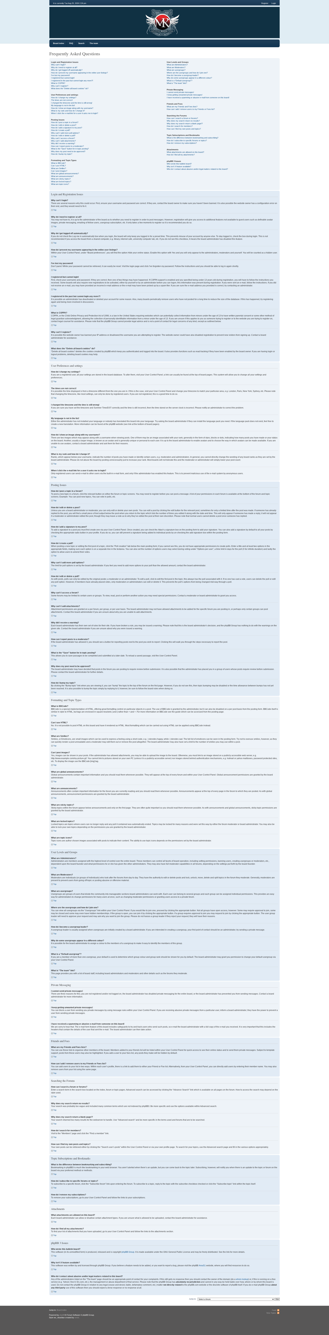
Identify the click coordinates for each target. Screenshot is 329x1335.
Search (81, 43)
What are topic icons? (60, 184)
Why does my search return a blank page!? (185, 124)
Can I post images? (59, 171)
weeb (77, 1318)
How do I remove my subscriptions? (182, 143)
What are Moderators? (176, 67)
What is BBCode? (58, 163)
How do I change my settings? (63, 98)
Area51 (202, 1265)
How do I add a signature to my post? (66, 128)
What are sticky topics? (61, 179)
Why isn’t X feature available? (179, 166)
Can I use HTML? (58, 166)
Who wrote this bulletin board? (179, 164)
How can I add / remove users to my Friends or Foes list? (191, 109)
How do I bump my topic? (61, 154)
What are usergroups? (176, 70)
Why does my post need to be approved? (68, 151)
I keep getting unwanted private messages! (184, 95)
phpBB (62, 1315)
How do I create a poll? (60, 130)
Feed (274, 1310)
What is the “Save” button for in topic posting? (70, 149)
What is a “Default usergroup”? (179, 81)
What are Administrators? (177, 65)
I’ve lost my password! (60, 75)
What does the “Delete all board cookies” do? (69, 88)
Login (273, 3)
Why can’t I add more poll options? (65, 133)
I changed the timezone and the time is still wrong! (71, 103)
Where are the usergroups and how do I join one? (187, 73)
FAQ (71, 43)
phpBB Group (128, 1252)
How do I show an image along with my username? (72, 108)
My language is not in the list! (63, 105)
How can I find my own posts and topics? (184, 129)
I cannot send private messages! (180, 92)
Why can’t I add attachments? (63, 141)
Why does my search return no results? (183, 121)
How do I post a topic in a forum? (64, 122)
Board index (58, 43)
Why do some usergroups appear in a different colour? (189, 78)
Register (264, 3)
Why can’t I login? (58, 65)
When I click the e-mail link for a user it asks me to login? (74, 113)
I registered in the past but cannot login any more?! (72, 81)
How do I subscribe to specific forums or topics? (187, 140)
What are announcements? (62, 176)
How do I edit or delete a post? (63, 125)
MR (68, 21)
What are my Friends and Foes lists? (182, 107)
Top (54, 210)
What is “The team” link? (177, 83)
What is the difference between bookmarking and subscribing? (192, 138)
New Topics (271, 1313)
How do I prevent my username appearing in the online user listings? (79, 73)
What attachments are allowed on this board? (185, 152)
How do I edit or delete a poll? (63, 135)
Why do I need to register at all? (64, 67)
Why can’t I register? (59, 86)
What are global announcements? (65, 173)
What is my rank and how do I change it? (68, 111)
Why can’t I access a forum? (63, 138)
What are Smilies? (58, 168)
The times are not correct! (62, 100)
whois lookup (242, 1279)
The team (94, 43)
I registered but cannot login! (63, 78)
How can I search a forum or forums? (182, 118)
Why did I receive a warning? (63, 143)
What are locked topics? (61, 182)
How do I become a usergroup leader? (183, 75)
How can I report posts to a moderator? (67, 146)
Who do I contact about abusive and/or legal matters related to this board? (197, 169)
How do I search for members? (180, 126)
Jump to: (192, 1299)
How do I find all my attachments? (181, 155)
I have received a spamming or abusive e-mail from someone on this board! (198, 98)
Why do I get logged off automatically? (66, 70)
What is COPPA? (58, 83)
